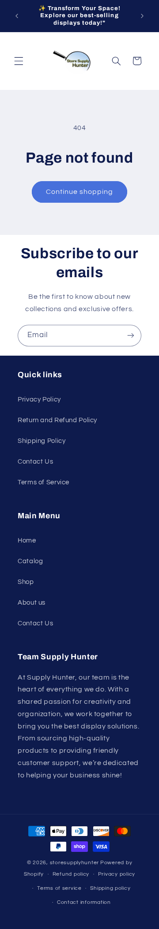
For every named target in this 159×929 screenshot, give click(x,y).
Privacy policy (116, 874)
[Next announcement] (142, 16)
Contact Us (35, 461)
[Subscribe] (131, 335)
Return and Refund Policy (57, 420)
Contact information (84, 902)
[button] (18, 61)
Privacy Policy (39, 399)
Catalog (30, 561)
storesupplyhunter (74, 862)
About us (31, 602)
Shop (26, 582)
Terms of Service (43, 482)
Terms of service (59, 888)
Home (27, 540)
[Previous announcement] (16, 16)
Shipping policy (110, 888)
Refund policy (71, 874)
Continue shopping (80, 191)
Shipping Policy (41, 441)
